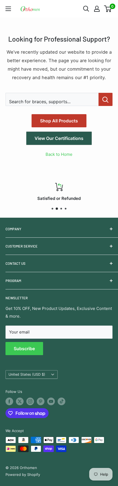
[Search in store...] (106, 99)
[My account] (97, 9)
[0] (108, 8)
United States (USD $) (27, 374)
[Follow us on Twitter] (20, 401)
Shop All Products (59, 120)
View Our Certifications (59, 138)
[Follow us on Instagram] (30, 401)
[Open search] (86, 9)
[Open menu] (8, 9)
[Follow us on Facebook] (9, 401)
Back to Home (59, 154)
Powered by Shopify (22, 474)
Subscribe (24, 348)
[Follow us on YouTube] (51, 401)
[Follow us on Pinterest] (40, 401)
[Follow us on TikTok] (61, 401)
